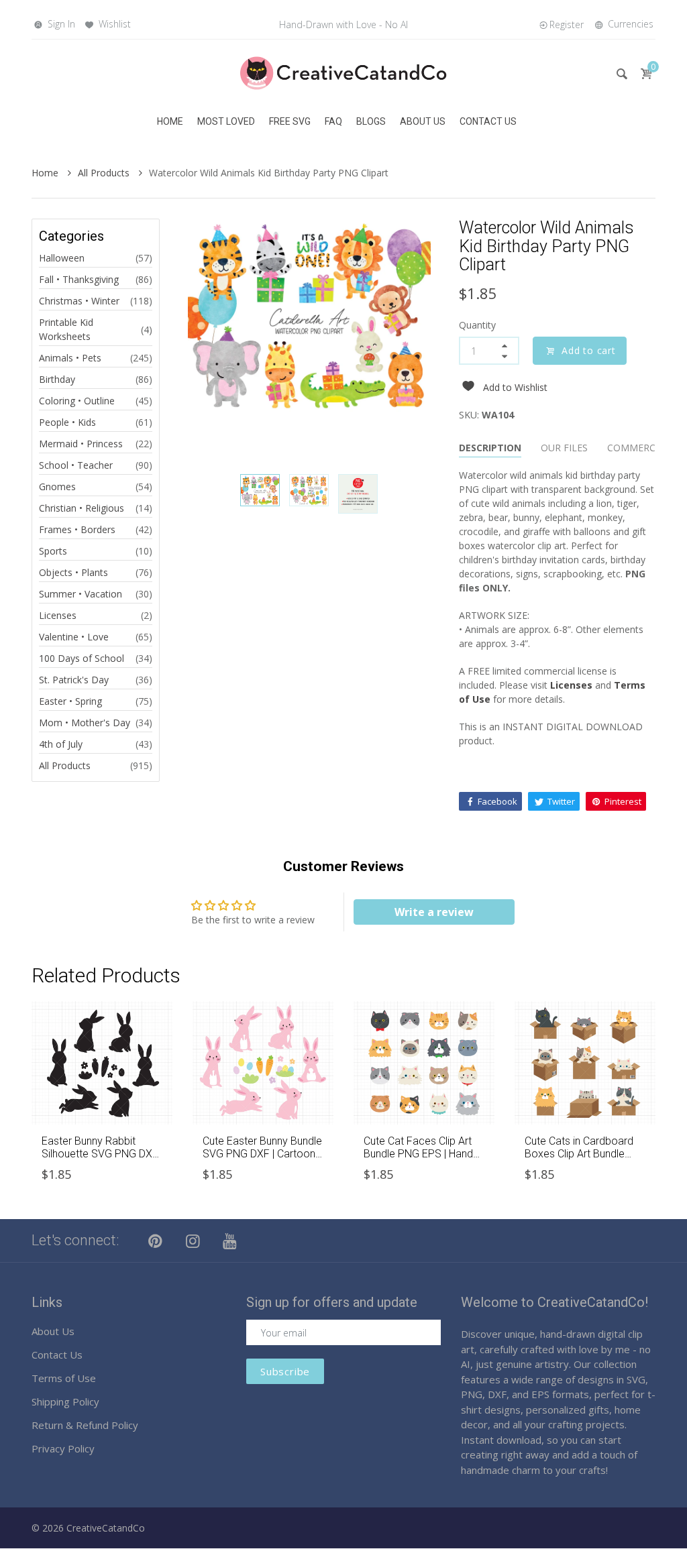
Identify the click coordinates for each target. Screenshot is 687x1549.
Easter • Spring (70, 701)
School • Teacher (76, 465)
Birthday (57, 379)
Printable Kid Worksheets (66, 329)
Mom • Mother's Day (84, 722)
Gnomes (57, 486)
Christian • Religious (81, 508)
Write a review (434, 912)
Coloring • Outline (77, 400)
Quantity (477, 325)
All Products (105, 172)
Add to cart (589, 350)
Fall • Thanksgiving (79, 279)
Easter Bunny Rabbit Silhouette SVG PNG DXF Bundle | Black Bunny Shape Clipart (100, 1160)
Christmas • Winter (79, 300)
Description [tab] (490, 447)
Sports (53, 550)
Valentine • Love (74, 636)
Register (566, 24)
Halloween (62, 257)
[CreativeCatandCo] (343, 72)
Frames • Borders (77, 529)
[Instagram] (193, 1240)
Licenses (57, 615)
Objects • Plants (73, 572)
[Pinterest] (155, 1240)
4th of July (61, 744)
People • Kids (67, 422)
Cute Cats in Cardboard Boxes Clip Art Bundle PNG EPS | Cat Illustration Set (584, 1160)
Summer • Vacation (80, 593)
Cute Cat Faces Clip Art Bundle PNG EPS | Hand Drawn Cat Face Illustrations (418, 1160)
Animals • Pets (70, 357)
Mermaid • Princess (81, 443)
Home (46, 172)
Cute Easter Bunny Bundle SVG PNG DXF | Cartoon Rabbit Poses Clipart (262, 1154)
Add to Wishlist (515, 387)
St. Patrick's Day (74, 679)
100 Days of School (81, 658)
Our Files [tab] (564, 447)
